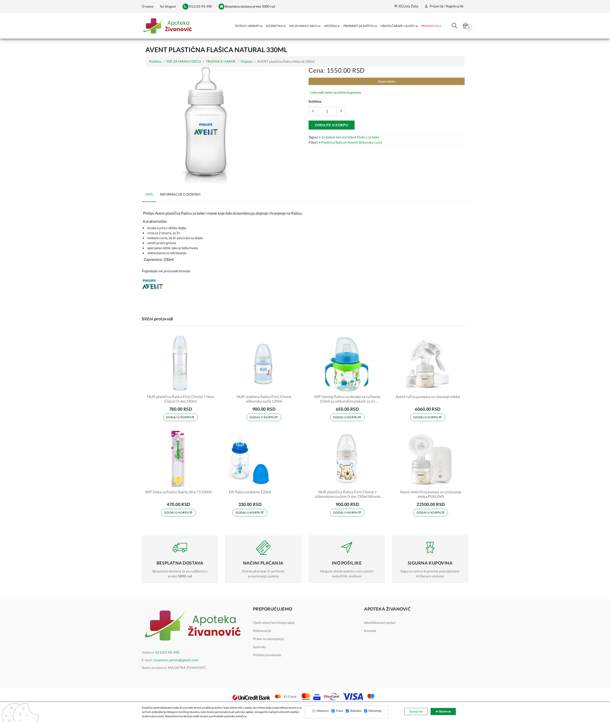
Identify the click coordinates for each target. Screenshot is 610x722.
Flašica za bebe (367, 137)
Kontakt (370, 631)
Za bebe (327, 137)
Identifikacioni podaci (380, 623)
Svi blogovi (168, 6)
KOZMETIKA (274, 26)
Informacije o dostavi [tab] (180, 194)
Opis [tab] (149, 194)
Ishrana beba (345, 137)
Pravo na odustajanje (268, 639)
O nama (147, 6)
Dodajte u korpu (331, 125)
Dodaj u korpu (179, 417)
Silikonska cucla (370, 142)
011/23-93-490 (200, 6)
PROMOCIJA (429, 26)
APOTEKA (330, 26)
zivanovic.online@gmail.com (176, 660)
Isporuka (259, 647)
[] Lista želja (408, 6)
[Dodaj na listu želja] (209, 387)
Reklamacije (262, 631)
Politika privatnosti (267, 655)
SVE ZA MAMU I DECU (303, 26)
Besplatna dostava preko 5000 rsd (249, 6)
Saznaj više (416, 711)
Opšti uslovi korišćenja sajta (273, 623)
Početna (155, 61)
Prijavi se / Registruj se (446, 6)
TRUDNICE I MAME (221, 61)
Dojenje (246, 61)
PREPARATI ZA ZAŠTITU (358, 26)
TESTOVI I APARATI (247, 26)
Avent (351, 142)
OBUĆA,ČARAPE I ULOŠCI (398, 26)
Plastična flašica (332, 142)
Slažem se (444, 711)
